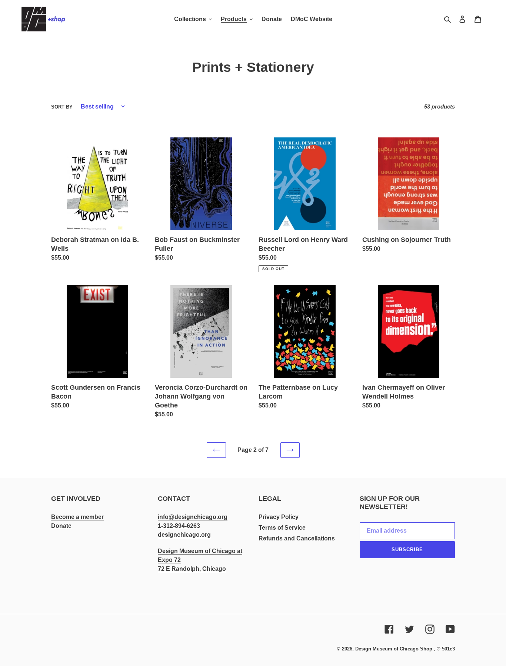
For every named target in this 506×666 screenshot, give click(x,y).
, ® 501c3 (444, 649)
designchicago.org (184, 535)
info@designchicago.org (192, 517)
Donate (61, 526)
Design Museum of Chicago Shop (393, 649)
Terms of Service (282, 528)
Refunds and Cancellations (297, 538)
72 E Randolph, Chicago (192, 569)
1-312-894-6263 (179, 526)
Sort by (62, 107)
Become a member (77, 517)
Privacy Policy (279, 517)
